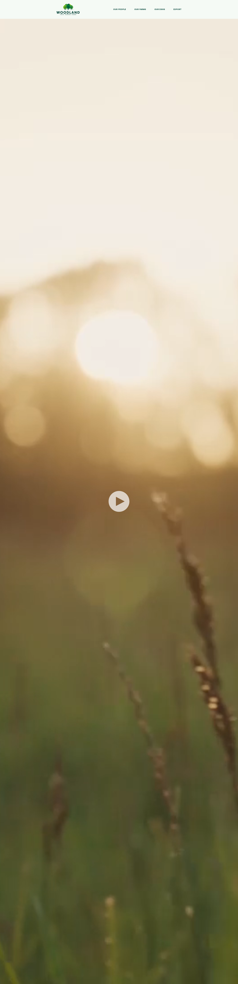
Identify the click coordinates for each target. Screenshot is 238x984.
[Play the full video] (119, 501)
